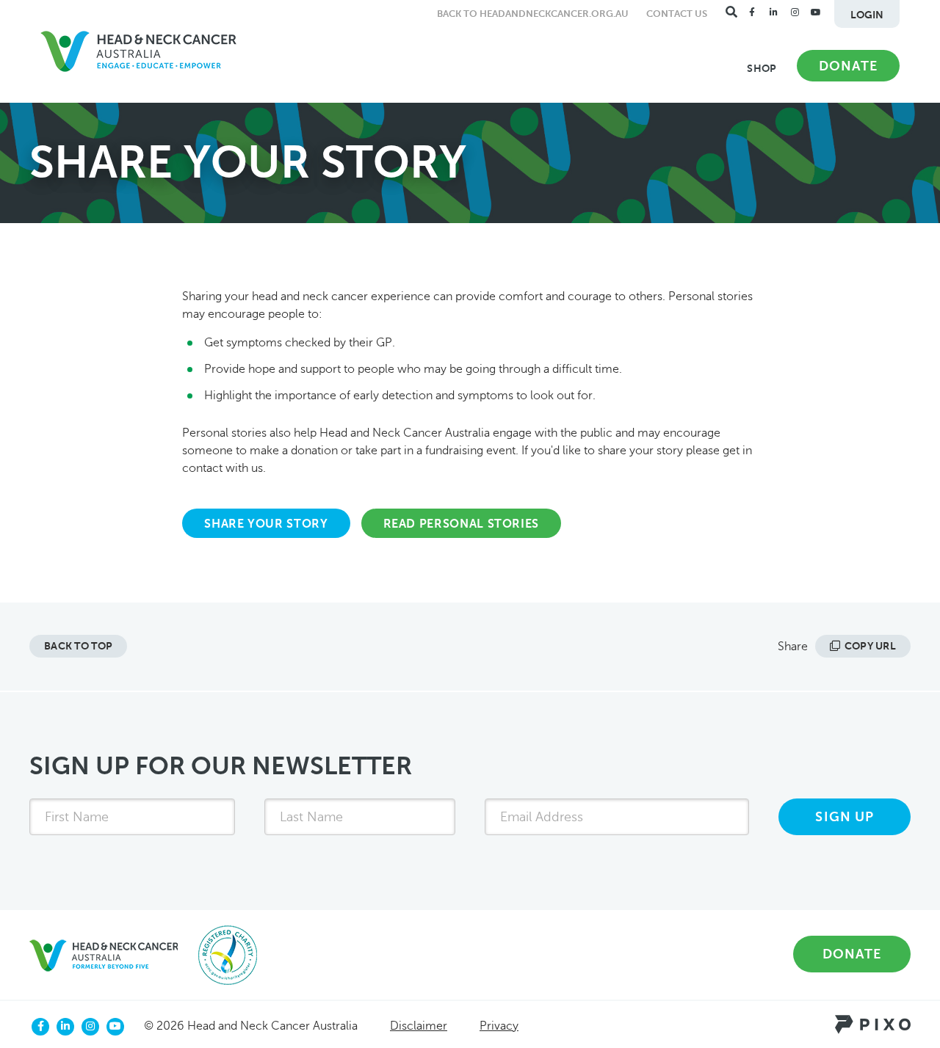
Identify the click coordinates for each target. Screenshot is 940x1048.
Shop (761, 68)
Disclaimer (418, 1026)
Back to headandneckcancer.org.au (533, 13)
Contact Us (676, 13)
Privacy (499, 1026)
